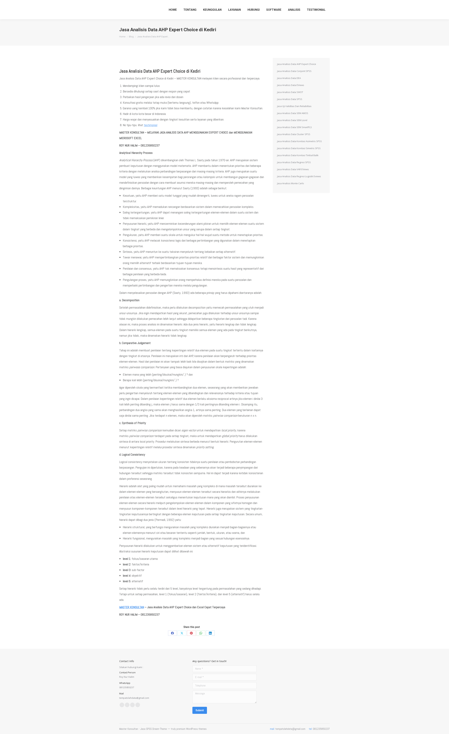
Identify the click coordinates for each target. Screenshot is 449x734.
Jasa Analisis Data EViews (290, 85)
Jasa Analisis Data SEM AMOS (292, 113)
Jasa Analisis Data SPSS (289, 99)
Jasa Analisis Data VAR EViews (293, 169)
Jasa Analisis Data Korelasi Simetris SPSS (299, 148)
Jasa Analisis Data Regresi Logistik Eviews (299, 176)
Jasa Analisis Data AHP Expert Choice (296, 64)
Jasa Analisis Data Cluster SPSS (293, 134)
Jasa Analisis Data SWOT (290, 92)
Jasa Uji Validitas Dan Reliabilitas (294, 106)
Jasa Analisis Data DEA (289, 78)
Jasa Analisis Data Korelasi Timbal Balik (298, 155)
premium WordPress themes (191, 729)
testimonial (150, 125)
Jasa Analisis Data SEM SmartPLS (294, 127)
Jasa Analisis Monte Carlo (290, 183)
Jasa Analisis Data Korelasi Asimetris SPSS (299, 141)
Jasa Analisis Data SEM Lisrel (292, 120)
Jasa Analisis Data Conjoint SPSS (294, 71)
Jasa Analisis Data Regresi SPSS (294, 162)
